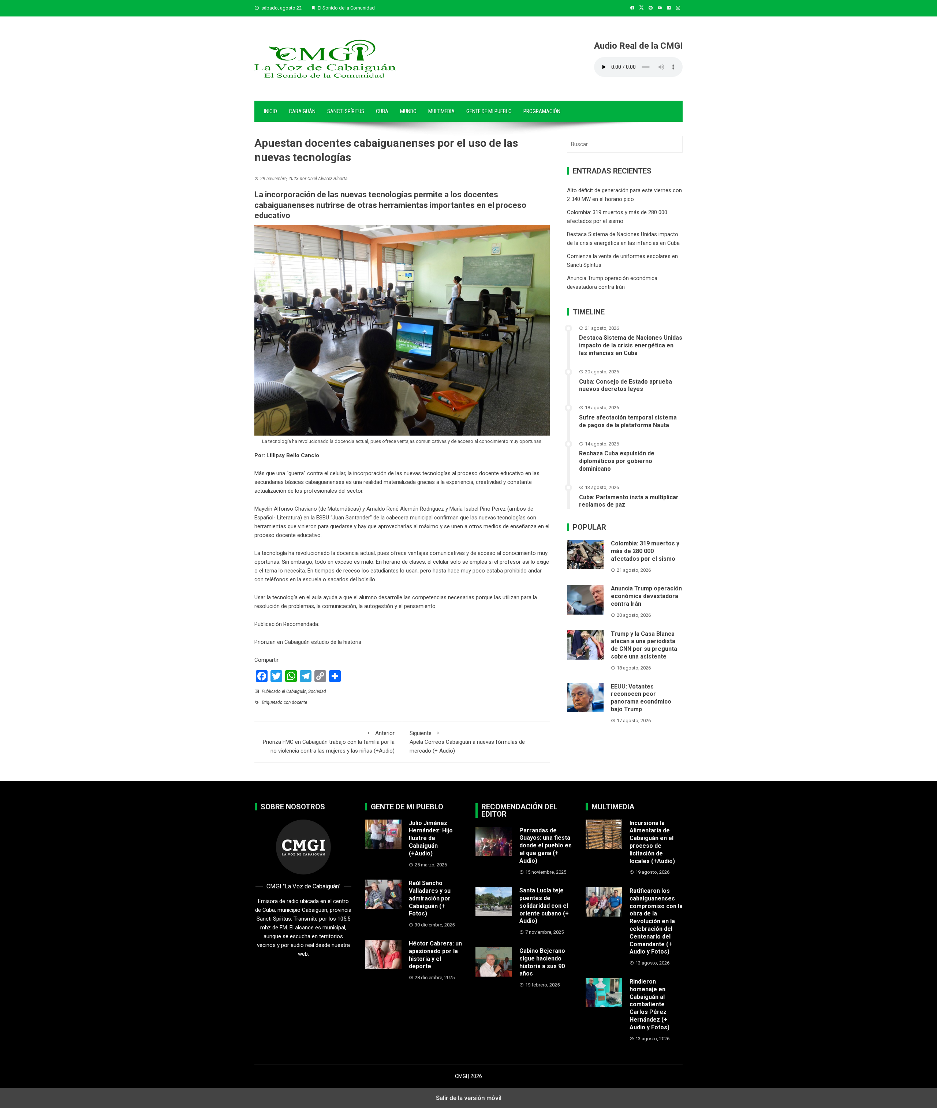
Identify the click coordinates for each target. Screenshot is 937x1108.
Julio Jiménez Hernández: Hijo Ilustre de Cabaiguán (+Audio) (431, 838)
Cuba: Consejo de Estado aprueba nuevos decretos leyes (625, 385)
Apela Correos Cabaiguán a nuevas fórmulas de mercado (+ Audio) (467, 742)
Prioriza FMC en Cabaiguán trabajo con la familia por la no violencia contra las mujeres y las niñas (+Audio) (329, 742)
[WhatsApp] (291, 676)
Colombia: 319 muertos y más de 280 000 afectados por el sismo (645, 551)
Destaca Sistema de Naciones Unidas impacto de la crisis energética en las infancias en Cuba (630, 346)
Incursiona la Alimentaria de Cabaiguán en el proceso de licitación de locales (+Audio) (652, 842)
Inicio (270, 111)
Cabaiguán (302, 111)
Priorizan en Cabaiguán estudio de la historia (307, 642)
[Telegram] (305, 676)
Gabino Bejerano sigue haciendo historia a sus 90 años (542, 962)
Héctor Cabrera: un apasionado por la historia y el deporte (435, 955)
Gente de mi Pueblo (489, 111)
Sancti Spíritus (345, 111)
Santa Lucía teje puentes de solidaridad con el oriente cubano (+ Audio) (544, 905)
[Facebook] (261, 676)
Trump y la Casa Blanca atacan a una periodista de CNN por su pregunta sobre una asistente (644, 645)
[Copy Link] (320, 676)
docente (299, 702)
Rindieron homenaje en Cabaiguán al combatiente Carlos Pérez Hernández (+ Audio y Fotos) (649, 1004)
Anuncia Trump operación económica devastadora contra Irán (646, 596)
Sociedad (317, 691)
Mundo (408, 111)
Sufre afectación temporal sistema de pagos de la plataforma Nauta (628, 421)
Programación (541, 111)
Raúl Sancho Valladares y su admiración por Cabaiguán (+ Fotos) (430, 898)
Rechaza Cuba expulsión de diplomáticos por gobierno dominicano (616, 461)
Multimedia (441, 111)
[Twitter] (276, 676)
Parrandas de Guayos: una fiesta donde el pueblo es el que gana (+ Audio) (545, 845)
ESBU (322, 517)
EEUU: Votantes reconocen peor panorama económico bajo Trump (641, 698)
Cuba (382, 111)
